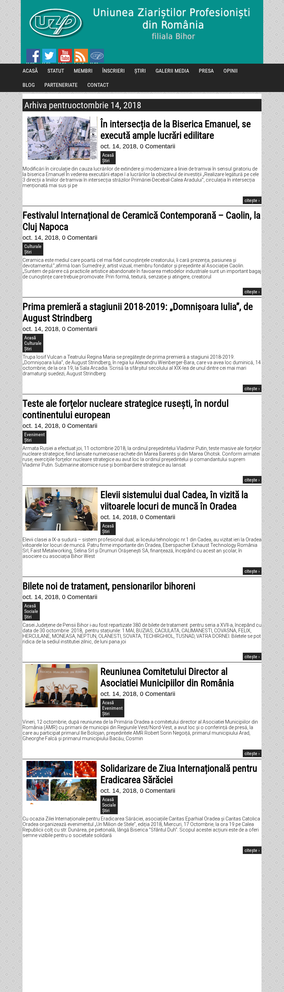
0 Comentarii (157, 146)
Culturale (33, 246)
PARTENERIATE (61, 85)
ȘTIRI (140, 70)
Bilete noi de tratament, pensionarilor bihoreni (109, 586)
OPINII (230, 70)
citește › (252, 200)
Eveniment (34, 434)
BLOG (29, 85)
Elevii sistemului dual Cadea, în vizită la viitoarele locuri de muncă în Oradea (174, 500)
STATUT (55, 70)
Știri (105, 160)
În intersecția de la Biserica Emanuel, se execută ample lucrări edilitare (175, 129)
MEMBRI (83, 70)
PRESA (206, 70)
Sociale (31, 611)
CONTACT (98, 85)
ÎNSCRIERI (113, 70)
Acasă (108, 155)
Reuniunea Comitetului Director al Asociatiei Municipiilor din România (167, 677)
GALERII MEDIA (172, 70)
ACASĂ (30, 70)
